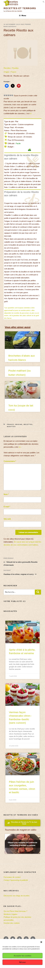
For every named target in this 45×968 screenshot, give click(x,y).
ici (31, 113)
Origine (6, 72)
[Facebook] (6, 938)
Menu (23, 15)
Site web (7, 519)
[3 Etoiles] (8, 95)
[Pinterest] (19, 938)
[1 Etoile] (5, 95)
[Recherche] (38, 592)
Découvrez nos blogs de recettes (17, 896)
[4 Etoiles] (10, 95)
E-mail (7, 507)
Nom (6, 494)
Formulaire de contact (12, 877)
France (13, 72)
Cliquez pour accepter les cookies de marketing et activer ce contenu (22, 843)
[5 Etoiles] (12, 95)
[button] (41, 942)
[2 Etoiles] (6, 95)
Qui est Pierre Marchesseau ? (15, 911)
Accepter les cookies (22, 956)
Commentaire (10, 461)
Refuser (22, 962)
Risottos (15, 68)
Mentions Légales (10, 914)
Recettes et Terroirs (20, 8)
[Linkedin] (32, 938)
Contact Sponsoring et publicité (16, 880)
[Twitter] (12, 938)
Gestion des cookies (12, 923)
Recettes (7, 68)
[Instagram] (26, 938)
